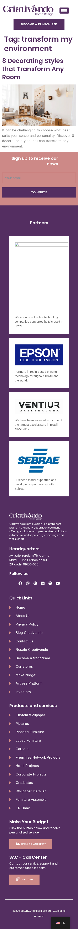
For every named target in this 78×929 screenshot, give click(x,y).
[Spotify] (50, 583)
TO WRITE (39, 192)
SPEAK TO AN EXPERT (33, 844)
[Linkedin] (43, 583)
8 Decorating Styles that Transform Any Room (33, 69)
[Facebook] (20, 583)
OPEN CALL (27, 879)
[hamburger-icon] (64, 11)
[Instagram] (28, 583)
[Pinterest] (35, 583)
